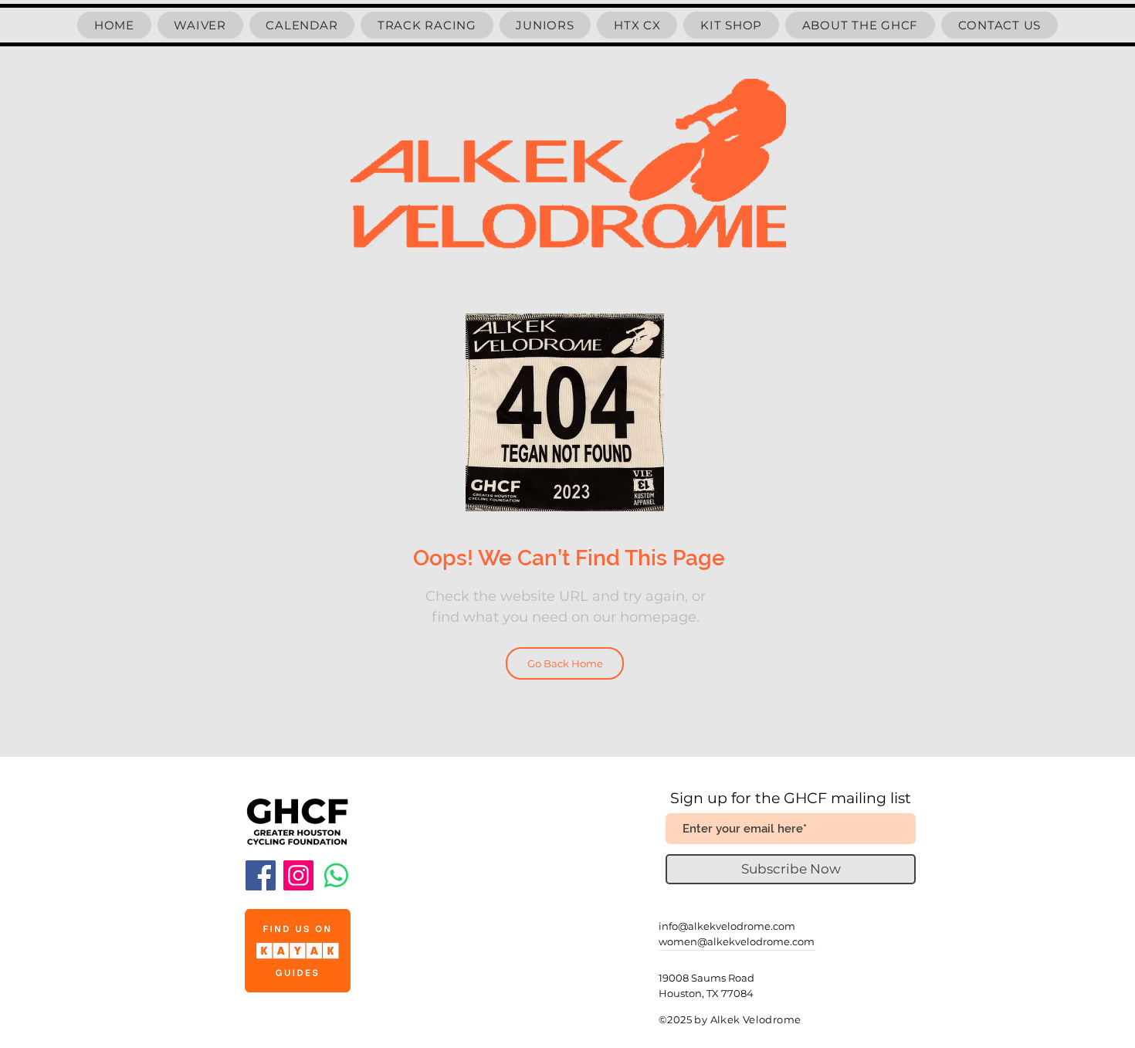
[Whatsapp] (336, 875)
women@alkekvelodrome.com (737, 941)
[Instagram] (298, 875)
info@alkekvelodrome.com (727, 926)
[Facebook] (261, 875)
